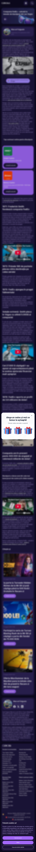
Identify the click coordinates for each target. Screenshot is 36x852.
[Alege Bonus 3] (18, 430)
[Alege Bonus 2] (28, 430)
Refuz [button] (18, 842)
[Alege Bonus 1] (8, 430)
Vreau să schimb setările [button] (18, 847)
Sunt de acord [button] (18, 838)
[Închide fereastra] (31, 415)
